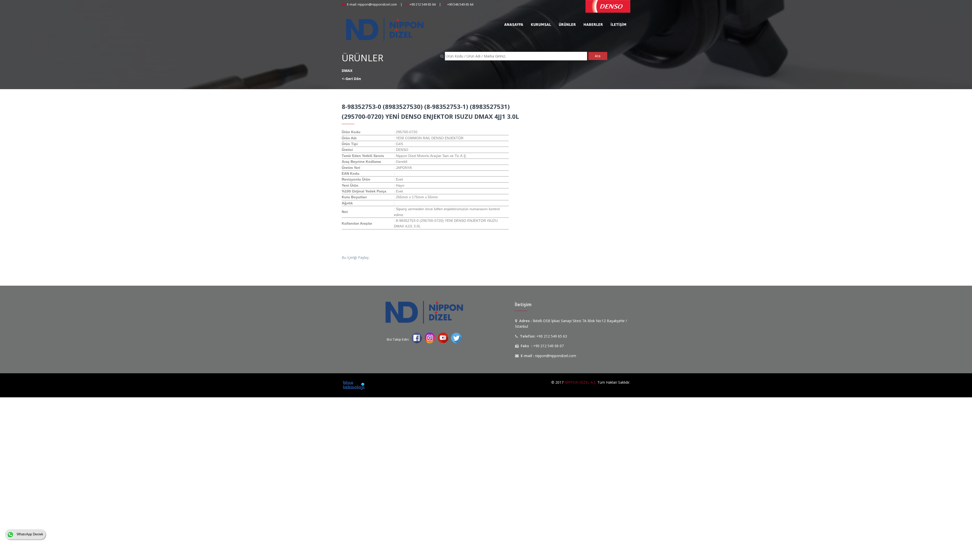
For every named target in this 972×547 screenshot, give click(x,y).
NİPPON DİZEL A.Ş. (580, 382)
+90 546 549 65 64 (460, 4)
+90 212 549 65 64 (423, 4)
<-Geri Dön (351, 78)
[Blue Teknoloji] (354, 384)
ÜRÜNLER (362, 58)
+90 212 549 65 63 (551, 336)
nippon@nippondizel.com (377, 4)
